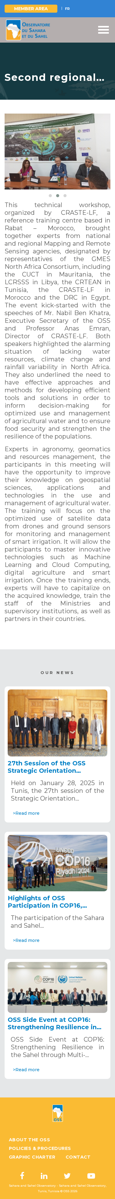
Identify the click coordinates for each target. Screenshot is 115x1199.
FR (67, 8)
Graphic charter (32, 1157)
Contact (78, 1157)
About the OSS (29, 1140)
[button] (50, 196)
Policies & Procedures (40, 1148)
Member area (31, 8)
